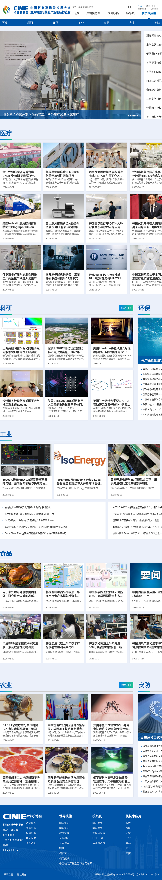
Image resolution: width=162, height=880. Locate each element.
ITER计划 (97, 838)
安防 (157, 23)
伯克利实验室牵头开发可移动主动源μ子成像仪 (27, 507)
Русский (154, 9)
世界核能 (113, 13)
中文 (140, 6)
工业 (81, 23)
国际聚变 (97, 828)
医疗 (5, 23)
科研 (30, 23)
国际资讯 (64, 828)
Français (142, 9)
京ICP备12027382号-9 (147, 875)
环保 (55, 23)
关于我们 (8, 875)
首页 (76, 13)
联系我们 (31, 843)
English (149, 6)
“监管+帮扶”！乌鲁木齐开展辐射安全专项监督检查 (29, 520)
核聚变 (130, 13)
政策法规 (64, 833)
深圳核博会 (93, 13)
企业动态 (64, 838)
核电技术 (64, 858)
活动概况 (31, 823)
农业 (132, 23)
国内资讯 (64, 823)
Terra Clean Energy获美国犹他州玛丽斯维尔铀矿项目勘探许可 (35, 533)
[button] (128, 115)
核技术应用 (149, 13)
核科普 (63, 853)
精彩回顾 (31, 838)
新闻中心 (31, 828)
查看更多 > (126, 308)
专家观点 (64, 843)
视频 (61, 848)
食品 (106, 23)
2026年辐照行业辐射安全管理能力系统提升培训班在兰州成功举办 (37, 527)
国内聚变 (97, 823)
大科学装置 (98, 833)
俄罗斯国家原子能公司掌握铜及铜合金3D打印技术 (29, 514)
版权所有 (21, 875)
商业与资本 (98, 843)
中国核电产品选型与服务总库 (75, 863)
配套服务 (31, 833)
